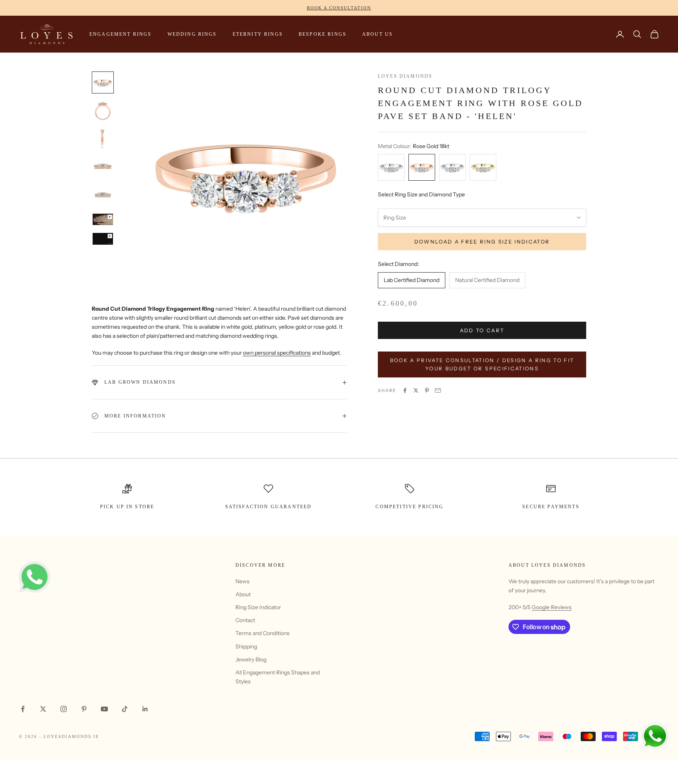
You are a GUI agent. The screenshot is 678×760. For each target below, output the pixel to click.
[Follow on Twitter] (43, 709)
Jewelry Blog (250, 659)
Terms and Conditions (262, 633)
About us (377, 34)
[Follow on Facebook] (23, 709)
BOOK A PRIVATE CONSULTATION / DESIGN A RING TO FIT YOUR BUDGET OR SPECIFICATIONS (482, 364)
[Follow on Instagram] (63, 709)
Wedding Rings (192, 34)
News (242, 581)
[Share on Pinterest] (427, 390)
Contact (245, 620)
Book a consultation (339, 7)
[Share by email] (438, 390)
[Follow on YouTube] (104, 709)
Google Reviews (552, 607)
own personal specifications (277, 352)
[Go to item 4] (103, 167)
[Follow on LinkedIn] (145, 709)
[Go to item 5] (103, 196)
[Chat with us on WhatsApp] (654, 736)
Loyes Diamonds (405, 76)
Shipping (246, 646)
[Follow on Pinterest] (84, 709)
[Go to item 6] (103, 219)
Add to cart (482, 330)
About (243, 594)
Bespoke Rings (322, 34)
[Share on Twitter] (416, 390)
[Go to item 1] (103, 82)
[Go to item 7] (103, 238)
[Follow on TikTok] (125, 709)
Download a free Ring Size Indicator (482, 241)
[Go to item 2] (103, 111)
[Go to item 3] (103, 139)
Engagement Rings (120, 34)
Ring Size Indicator (258, 607)
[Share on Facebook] (405, 390)
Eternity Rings (258, 34)
